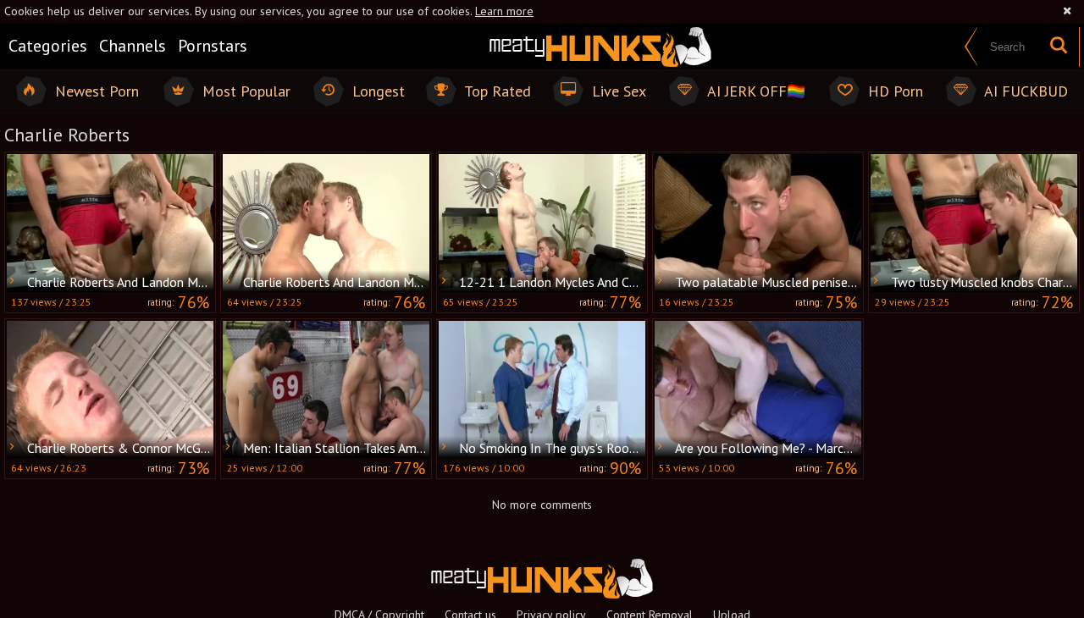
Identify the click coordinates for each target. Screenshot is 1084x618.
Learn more (504, 11)
